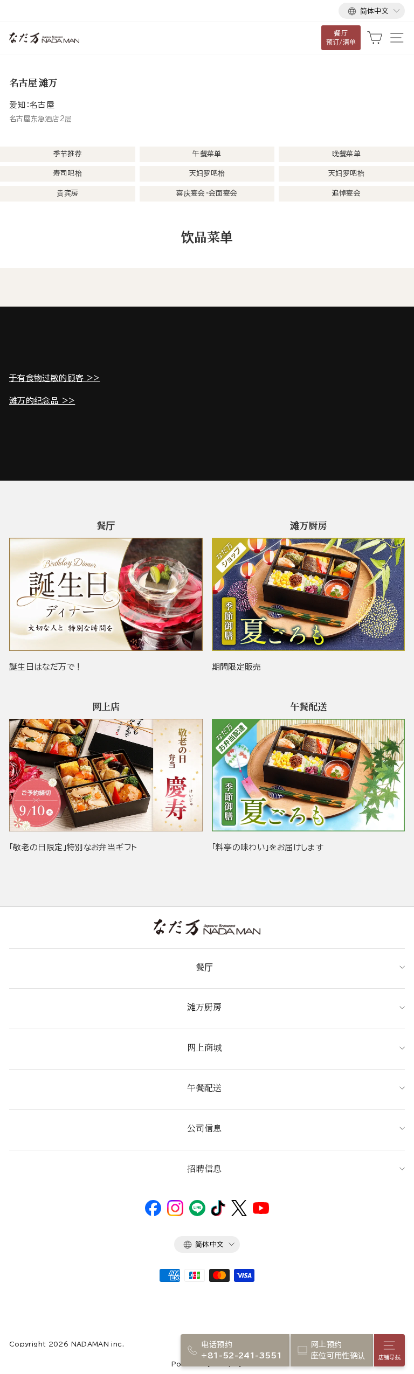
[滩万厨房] (308, 594)
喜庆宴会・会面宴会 (206, 193)
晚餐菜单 (346, 153)
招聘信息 (204, 1168)
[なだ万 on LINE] (197, 1213)
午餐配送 (204, 1087)
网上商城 (204, 1047)
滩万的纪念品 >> (42, 401)
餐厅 (204, 967)
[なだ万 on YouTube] (261, 1211)
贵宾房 (67, 193)
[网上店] (106, 775)
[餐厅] (106, 594)
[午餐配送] (308, 775)
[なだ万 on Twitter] (239, 1213)
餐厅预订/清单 (341, 37)
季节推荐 (67, 153)
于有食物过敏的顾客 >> (54, 378)
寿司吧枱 (67, 173)
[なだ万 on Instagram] (175, 1213)
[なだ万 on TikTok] (218, 1213)
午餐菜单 (206, 153)
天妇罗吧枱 (207, 173)
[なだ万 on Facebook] (153, 1213)
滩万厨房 (204, 1007)
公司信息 (204, 1128)
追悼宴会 (346, 193)
